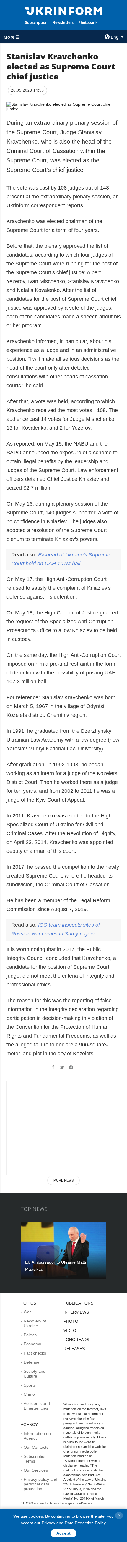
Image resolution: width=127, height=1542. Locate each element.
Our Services (36, 1470)
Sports (30, 1385)
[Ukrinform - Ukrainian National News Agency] (63, 10)
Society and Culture (34, 1373)
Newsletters (63, 22)
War (27, 1312)
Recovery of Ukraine (35, 1323)
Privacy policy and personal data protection (40, 1484)
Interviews (76, 1312)
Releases (74, 1348)
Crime (29, 1394)
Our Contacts (36, 1447)
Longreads (76, 1339)
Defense (31, 1362)
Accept (63, 1533)
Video (70, 1330)
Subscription (36, 22)
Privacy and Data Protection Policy (73, 1523)
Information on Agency (37, 1435)
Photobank (87, 22)
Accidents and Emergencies (37, 1405)
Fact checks (35, 1353)
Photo (71, 1321)
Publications (78, 1303)
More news (63, 1180)
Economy (32, 1344)
